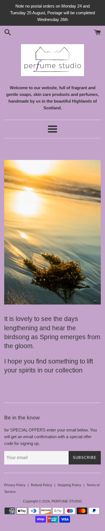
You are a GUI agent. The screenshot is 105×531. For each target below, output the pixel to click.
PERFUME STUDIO (66, 501)
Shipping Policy (69, 485)
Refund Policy (41, 485)
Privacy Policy (14, 485)
